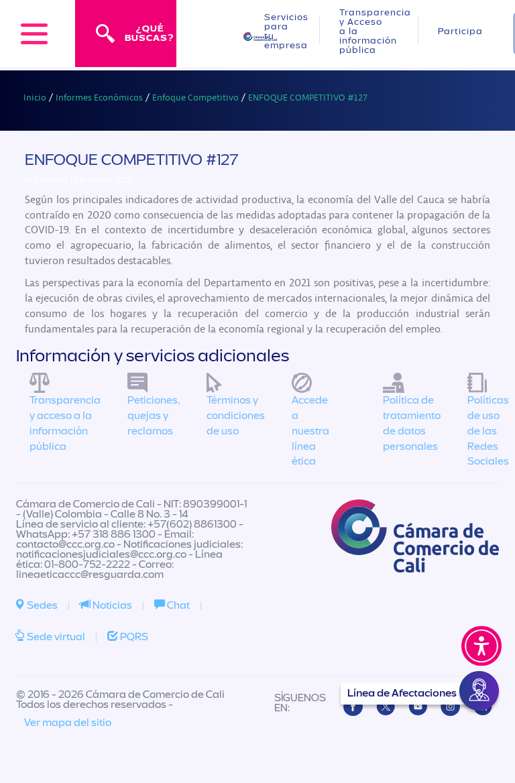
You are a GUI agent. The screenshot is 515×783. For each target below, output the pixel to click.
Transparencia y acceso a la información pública (65, 423)
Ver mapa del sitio (67, 722)
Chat (177, 605)
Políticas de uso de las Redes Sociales (488, 431)
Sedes (41, 605)
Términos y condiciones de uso (236, 416)
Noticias (111, 605)
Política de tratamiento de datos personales (412, 423)
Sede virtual (55, 637)
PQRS (133, 637)
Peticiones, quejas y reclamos (153, 416)
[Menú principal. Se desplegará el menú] (34, 33)
